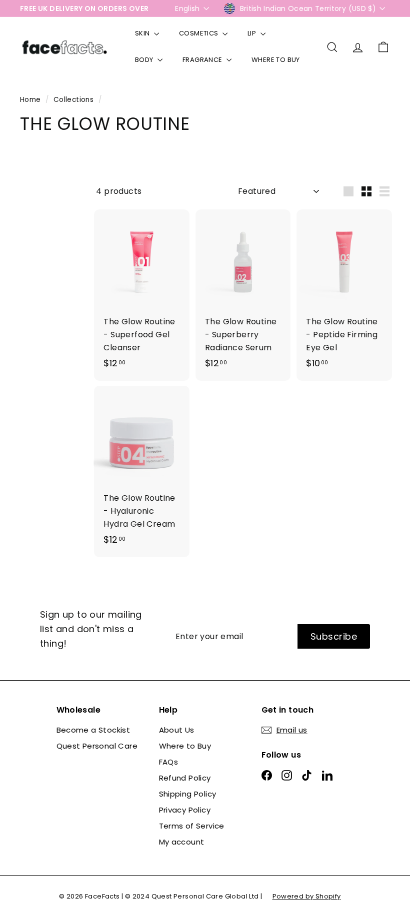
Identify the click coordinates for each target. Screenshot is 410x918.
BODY (145, 59)
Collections (75, 99)
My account (181, 842)
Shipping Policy (187, 794)
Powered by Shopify (306, 896)
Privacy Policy (185, 810)
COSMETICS (199, 33)
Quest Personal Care (97, 746)
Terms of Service (191, 826)
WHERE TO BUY (276, 59)
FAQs (168, 762)
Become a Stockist (93, 730)
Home (31, 99)
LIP (253, 33)
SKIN (143, 33)
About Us (176, 730)
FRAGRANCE (203, 59)
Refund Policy (185, 778)
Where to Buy (185, 746)
